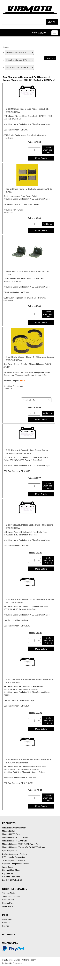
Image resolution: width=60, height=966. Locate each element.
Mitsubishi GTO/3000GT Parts (15, 838)
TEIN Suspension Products (13, 860)
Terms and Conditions (11, 896)
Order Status (7, 906)
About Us (6, 922)
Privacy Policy (8, 900)
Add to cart (48, 224)
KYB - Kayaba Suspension (13, 857)
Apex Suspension (9, 851)
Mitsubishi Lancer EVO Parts (14, 841)
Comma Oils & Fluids (11, 870)
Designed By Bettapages (12, 963)
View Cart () (39, 32)
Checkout (50, 58)
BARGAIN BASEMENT (12, 880)
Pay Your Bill (7, 873)
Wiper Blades (7, 867)
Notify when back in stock (48, 149)
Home (6, 47)
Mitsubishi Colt (8, 831)
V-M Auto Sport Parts (11, 877)
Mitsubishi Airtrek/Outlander (13, 828)
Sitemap (5, 926)
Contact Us (7, 919)
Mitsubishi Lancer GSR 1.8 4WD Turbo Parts (21, 844)
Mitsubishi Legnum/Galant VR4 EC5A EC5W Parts (23, 847)
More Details (41, 158)
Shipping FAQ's (8, 893)
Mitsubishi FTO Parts (11, 834)
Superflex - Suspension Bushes (15, 864)
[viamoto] (30, 9)
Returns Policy (8, 903)
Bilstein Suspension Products (14, 854)
